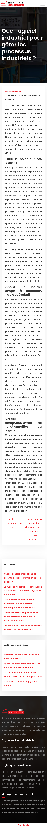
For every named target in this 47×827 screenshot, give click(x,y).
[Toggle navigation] (43, 4)
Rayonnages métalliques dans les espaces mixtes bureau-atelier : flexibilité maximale (21, 616)
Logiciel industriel (14, 91)
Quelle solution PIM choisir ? (15, 523)
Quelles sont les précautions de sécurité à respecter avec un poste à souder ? (22, 577)
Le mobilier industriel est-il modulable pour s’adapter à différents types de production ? (23, 590)
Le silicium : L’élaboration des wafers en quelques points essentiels (32, 529)
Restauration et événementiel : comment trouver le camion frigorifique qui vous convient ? (19, 603)
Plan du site (23, 825)
